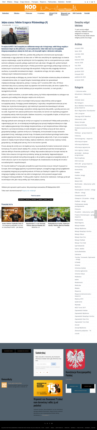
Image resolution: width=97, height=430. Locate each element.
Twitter (28, 199)
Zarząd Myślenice (80, 328)
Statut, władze (79, 249)
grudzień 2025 (79, 71)
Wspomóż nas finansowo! (65, 14)
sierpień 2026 (79, 48)
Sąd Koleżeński (79, 246)
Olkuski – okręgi (80, 193)
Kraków (77, 172)
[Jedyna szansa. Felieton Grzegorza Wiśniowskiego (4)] (15, 35)
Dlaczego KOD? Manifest (83, 116)
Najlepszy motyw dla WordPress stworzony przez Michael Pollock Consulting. (21, 427)
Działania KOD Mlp (81, 125)
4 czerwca (41, 13)
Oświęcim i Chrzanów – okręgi (84, 198)
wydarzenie (78, 302)
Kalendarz (61, 2)
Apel (76, 97)
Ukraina (16, 13)
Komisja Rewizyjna (81, 167)
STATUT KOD (87, 386)
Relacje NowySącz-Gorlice (83, 231)
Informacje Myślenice (82, 144)
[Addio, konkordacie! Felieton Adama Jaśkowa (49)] (1, 214)
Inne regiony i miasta (82, 150)
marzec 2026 (79, 63)
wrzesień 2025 (79, 80)
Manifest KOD (74, 386)
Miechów (78, 178)
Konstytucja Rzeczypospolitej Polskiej (78, 373)
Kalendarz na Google (23, 351)
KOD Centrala (77, 13)
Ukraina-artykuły (80, 268)
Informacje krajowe (81, 141)
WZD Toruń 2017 (80, 307)
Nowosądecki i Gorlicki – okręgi (85, 190)
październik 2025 (80, 77)
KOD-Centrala (79, 161)
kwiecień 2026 (79, 60)
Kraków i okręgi (80, 175)
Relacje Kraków (80, 225)
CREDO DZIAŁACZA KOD (80, 390)
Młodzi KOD (78, 181)
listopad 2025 (79, 74)
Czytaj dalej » (69, 379)
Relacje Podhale (80, 240)
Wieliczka (78, 285)
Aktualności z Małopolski (83, 94)
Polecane (29, 13)
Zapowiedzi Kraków (81, 310)
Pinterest (34, 199)
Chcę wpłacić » (45, 415)
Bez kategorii (79, 103)
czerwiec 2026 (79, 54)
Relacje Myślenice (80, 228)
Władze (9, 2)
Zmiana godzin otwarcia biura (15, 383)
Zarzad (77, 325)
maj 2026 (78, 57)
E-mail (50, 199)
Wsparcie (43, 2)
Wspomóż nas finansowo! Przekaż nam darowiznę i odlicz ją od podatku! (48, 402)
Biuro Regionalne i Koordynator (85, 111)
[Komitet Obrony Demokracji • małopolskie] (48, 7)
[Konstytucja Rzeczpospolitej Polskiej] (80, 359)
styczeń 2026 (79, 68)
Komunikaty (79, 169)
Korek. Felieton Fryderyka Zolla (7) (12, 223)
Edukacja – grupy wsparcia (83, 133)
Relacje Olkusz (79, 234)
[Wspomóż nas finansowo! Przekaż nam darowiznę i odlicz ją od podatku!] (48, 388)
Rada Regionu (79, 223)
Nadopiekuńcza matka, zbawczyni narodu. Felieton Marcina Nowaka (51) (58, 225)
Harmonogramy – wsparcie (83, 139)
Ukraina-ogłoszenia (81, 271)
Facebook (21, 199)
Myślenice (78, 187)
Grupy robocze (24, 2)
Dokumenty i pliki (80, 119)
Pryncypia (35, 2)
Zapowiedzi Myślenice (82, 313)
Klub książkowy (80, 158)
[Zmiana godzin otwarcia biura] (4, 385)
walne (77, 279)
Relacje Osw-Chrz (80, 237)
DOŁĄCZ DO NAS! (53, 14)
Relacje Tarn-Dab (80, 243)
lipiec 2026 (78, 51)
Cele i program (79, 113)
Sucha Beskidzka (80, 251)
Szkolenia (78, 254)
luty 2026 (78, 65)
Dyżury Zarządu (80, 122)
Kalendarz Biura (8, 351)
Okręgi (16, 2)
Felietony (16, 25)
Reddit (46, 199)
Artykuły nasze (79, 100)
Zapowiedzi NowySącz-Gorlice (84, 316)
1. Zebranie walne (80, 91)
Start (4, 2)
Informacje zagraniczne (82, 147)
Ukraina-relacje (80, 274)
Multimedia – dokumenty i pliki (85, 184)
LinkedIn (40, 199)
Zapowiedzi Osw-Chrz (82, 319)
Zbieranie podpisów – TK (83, 331)
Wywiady (77, 305)
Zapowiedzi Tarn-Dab (82, 322)
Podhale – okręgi (80, 201)
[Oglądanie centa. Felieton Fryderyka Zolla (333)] (95, 214)
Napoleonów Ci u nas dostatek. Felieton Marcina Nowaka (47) (35, 224)
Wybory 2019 (79, 299)
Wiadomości (79, 282)
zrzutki (77, 333)
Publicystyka (52, 2)
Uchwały (77, 262)
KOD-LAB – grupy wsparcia (83, 164)
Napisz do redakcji (28, 191)
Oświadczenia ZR (80, 195)
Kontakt (68, 2)
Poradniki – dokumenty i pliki (84, 212)
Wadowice (78, 277)
